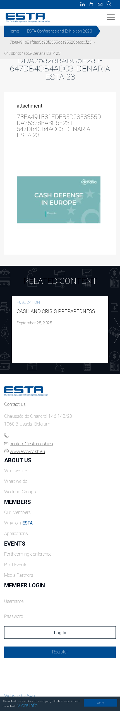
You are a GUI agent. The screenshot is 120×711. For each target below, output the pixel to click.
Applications (16, 533)
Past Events (15, 564)
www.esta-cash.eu (27, 451)
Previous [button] (3, 331)
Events (14, 543)
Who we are (15, 470)
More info (27, 705)
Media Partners (18, 575)
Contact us (15, 404)
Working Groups (20, 491)
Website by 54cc (20, 695)
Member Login (24, 585)
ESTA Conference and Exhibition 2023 (59, 31)
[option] (60, 329)
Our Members (17, 512)
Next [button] (116, 331)
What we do (15, 481)
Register (60, 652)
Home (13, 31)
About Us (18, 460)
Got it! (100, 702)
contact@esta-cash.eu (31, 443)
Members (17, 502)
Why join (18, 523)
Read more (60, 329)
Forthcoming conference (27, 554)
